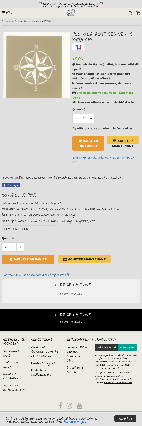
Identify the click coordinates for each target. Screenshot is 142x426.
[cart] (138, 13)
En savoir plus (75, 421)
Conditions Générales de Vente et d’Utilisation (44, 351)
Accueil (6, 21)
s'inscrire (127, 347)
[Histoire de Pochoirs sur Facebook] (60, 407)
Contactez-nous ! (11, 364)
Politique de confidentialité (41, 372)
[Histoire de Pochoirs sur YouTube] (79, 407)
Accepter (125, 418)
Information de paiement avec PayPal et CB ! (103, 160)
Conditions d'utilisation (10, 376)
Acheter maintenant (122, 141)
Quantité (78, 109)
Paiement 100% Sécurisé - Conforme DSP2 (77, 353)
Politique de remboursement (14, 387)
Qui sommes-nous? (12, 353)
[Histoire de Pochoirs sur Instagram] (70, 407)
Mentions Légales (43, 363)
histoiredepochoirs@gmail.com (118, 382)
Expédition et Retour (76, 370)
